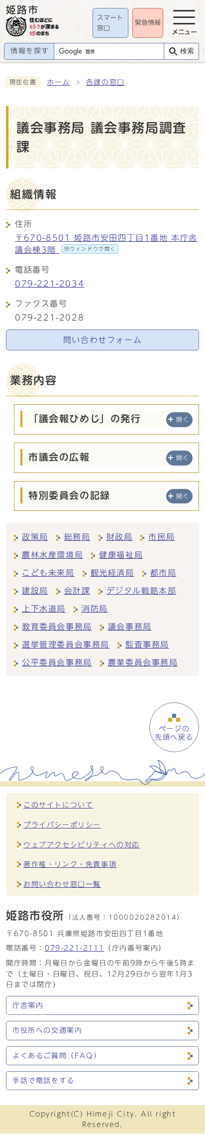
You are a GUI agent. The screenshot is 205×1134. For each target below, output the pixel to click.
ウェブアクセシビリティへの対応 (81, 844)
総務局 (77, 537)
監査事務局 (147, 644)
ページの (174, 732)
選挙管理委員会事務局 (65, 644)
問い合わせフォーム (102, 340)
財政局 (119, 537)
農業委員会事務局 (143, 662)
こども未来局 (48, 573)
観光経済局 (112, 573)
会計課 (77, 591)
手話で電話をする (43, 1080)
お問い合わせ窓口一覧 (62, 884)
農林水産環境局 (52, 555)
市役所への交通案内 (47, 1030)
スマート (110, 23)
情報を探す (29, 50)
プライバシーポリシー (62, 824)
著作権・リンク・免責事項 (69, 864)
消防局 (95, 609)
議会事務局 (130, 627)
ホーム (58, 82)
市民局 (161, 537)
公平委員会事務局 (57, 662)
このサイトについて (58, 805)
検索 (187, 51)
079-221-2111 (74, 948)
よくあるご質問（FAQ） (56, 1055)
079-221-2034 (49, 284)
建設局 (35, 591)
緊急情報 (148, 22)
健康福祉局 (121, 555)
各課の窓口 (105, 82)
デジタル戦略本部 (141, 591)
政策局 (35, 537)
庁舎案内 (27, 1005)
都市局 (163, 573)
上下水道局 (44, 609)
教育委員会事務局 (57, 627)
